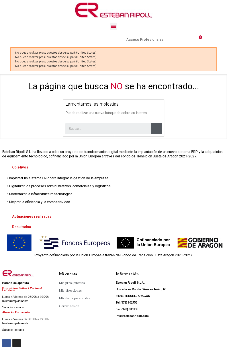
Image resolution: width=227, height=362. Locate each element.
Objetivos (20, 167)
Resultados (21, 227)
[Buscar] (156, 128)
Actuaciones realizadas (31, 216)
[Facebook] (6, 343)
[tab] (113, 167)
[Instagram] (16, 343)
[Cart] (198, 39)
